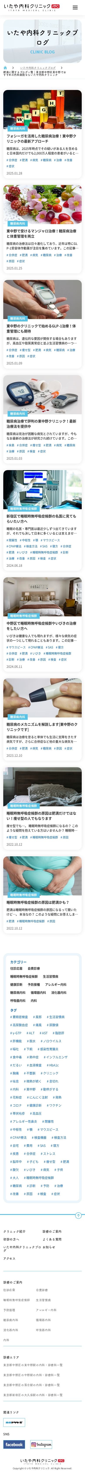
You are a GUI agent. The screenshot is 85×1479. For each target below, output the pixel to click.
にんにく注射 (38, 1097)
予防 (45, 1185)
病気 (35, 160)
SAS (45, 546)
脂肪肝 (59, 1033)
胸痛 (15, 1073)
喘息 (15, 1081)
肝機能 (17, 1041)
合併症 (12, 160)
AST (44, 1033)
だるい (17, 1065)
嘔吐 (15, 1049)
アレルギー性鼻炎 (24, 1121)
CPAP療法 (14, 546)
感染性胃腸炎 (48, 1049)
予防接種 (34, 984)
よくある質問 (52, 1239)
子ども (34, 1161)
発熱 (58, 1097)
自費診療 (34, 968)
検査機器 (40, 1137)
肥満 (24, 160)
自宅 (15, 1145)
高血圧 (37, 1113)
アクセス (9, 1258)
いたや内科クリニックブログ (38, 68)
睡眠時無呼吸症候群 (45, 552)
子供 (59, 1169)
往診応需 (16, 968)
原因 (11, 261)
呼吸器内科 (18, 1000)
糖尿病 (46, 160)
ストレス (48, 1153)
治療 (59, 160)
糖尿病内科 (18, 992)
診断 (65, 552)
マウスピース (51, 540)
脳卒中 (17, 1161)
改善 (69, 160)
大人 (15, 1177)
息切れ (53, 1081)
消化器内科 (58, 992)
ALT (31, 1033)
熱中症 (34, 1057)
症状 (11, 166)
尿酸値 (53, 1024)
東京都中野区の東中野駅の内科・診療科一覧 (33, 1365)
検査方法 (31, 546)
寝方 (55, 546)
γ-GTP (16, 1033)
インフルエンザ (57, 1057)
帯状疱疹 (18, 1113)
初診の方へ (11, 1239)
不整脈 (31, 1073)
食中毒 (17, 1057)
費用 (29, 1145)
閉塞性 (12, 540)
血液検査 (35, 1065)
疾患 (11, 445)
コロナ (17, 1105)
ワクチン (55, 1105)
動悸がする (50, 1089)
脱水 (32, 1041)
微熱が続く (34, 1081)
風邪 (38, 1016)
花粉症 (17, 1097)
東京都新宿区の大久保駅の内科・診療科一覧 (33, 1395)
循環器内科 (38, 992)
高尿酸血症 (20, 1024)
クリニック (50, 1073)
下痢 (29, 1049)
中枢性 (26, 540)
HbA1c (54, 1065)
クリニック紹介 (14, 1231)
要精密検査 (20, 1016)
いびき (23, 552)
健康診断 (16, 984)
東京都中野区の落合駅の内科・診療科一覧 (31, 1385)
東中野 (31, 1089)
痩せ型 (26, 350)
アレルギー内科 (55, 984)
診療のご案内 (52, 1231)
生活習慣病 (50, 976)
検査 (32, 451)
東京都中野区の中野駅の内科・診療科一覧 (31, 1375)
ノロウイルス (51, 1041)
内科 (34, 1000)
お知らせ (48, 1247)
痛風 (38, 1024)
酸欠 (15, 1169)
